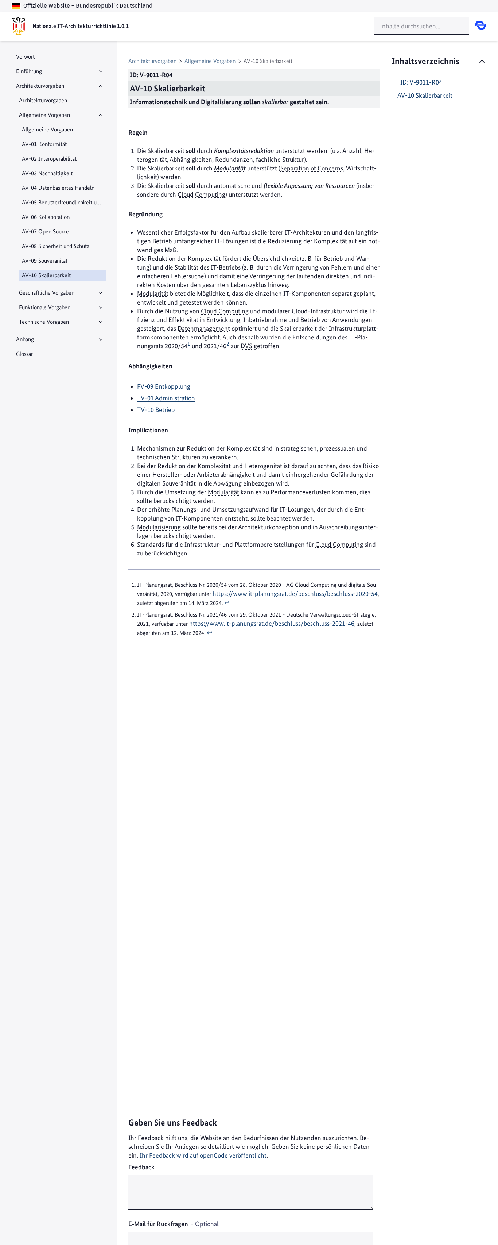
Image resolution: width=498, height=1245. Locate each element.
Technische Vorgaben (44, 321)
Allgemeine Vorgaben (44, 114)
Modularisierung (159, 527)
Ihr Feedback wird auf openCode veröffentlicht (203, 1155)
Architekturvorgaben (40, 85)
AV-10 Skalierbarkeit (424, 95)
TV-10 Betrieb (156, 409)
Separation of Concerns (311, 168)
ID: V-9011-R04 (421, 82)
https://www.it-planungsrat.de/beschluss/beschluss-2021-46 (271, 623)
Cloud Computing (201, 194)
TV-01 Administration (166, 398)
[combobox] (421, 26)
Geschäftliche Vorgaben (46, 292)
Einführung (29, 71)
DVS (246, 346)
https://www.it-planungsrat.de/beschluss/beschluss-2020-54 (295, 593)
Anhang (25, 339)
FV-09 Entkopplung (163, 386)
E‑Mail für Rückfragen (173, 1224)
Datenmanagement (204, 328)
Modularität (230, 168)
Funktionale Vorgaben (44, 307)
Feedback (141, 1167)
